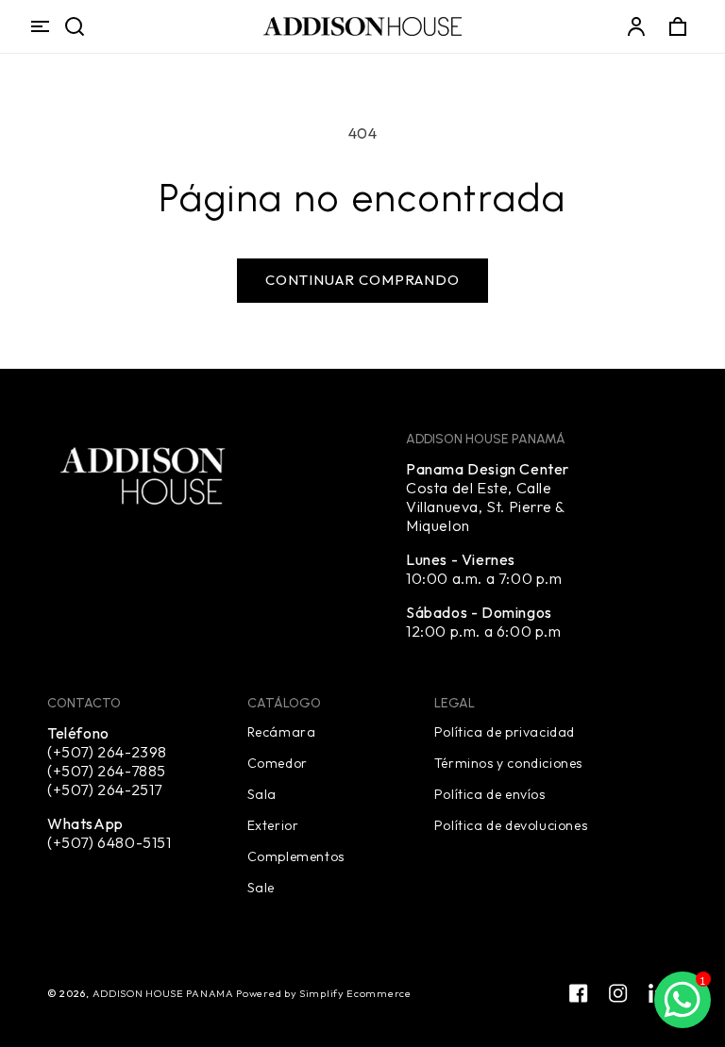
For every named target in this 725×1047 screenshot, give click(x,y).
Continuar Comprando (362, 280)
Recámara (281, 732)
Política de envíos (490, 793)
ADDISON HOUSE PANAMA (165, 993)
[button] (39, 26)
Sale (261, 886)
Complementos (296, 855)
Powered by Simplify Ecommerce (323, 993)
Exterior (273, 824)
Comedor (277, 762)
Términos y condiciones (508, 762)
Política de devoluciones (510, 824)
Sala (262, 793)
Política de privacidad (504, 732)
